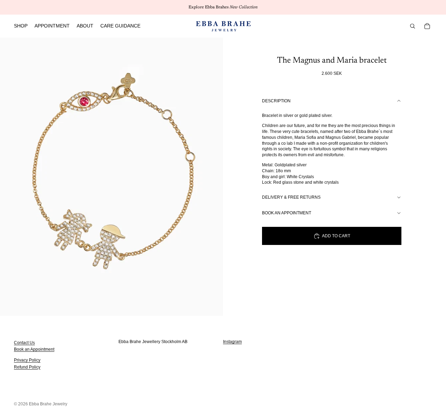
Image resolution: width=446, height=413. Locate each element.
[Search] (412, 26)
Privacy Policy (27, 360)
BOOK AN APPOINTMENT (286, 213)
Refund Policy (27, 366)
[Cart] (427, 26)
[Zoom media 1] (111, 177)
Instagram (232, 341)
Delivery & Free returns (291, 197)
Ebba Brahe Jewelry (48, 404)
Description (276, 100)
